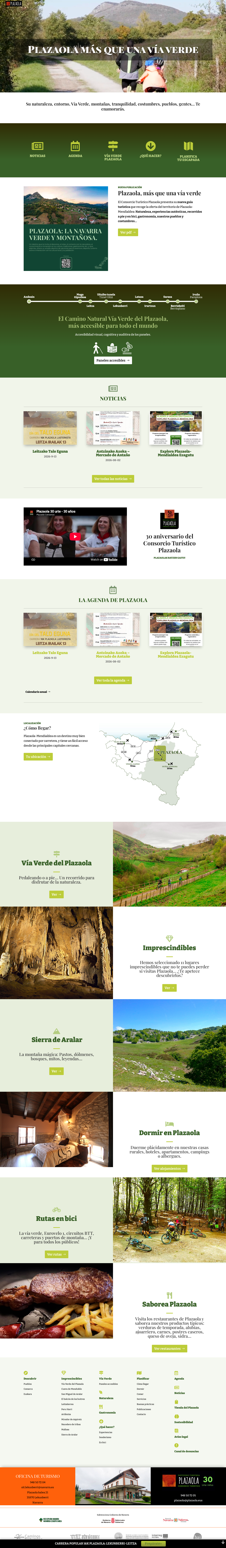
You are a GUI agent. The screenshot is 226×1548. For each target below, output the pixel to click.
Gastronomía (107, 1412)
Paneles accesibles (110, 360)
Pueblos (28, 1384)
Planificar (143, 1378)
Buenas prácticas (145, 1404)
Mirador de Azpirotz (71, 1419)
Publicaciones (144, 1409)
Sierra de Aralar (69, 1434)
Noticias (179, 1393)
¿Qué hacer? (106, 1427)
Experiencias (105, 1432)
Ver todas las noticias (111, 479)
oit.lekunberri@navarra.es (37, 1487)
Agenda (179, 1378)
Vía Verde (105, 1378)
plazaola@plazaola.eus (188, 1500)
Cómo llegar (143, 1384)
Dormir (140, 1389)
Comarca (28, 1389)
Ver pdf (126, 232)
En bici (102, 1442)
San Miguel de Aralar (72, 1394)
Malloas (65, 1429)
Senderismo (105, 1437)
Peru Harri (66, 1409)
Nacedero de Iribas (71, 1424)
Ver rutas (54, 1254)
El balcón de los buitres (73, 1399)
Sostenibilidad (183, 1422)
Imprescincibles (71, 1378)
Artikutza (66, 1414)
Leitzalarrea (67, 1404)
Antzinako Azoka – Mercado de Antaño (113, 453)
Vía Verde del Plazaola (72, 1384)
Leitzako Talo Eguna (50, 451)
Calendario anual (36, 691)
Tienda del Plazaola (186, 1407)
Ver (54, 894)
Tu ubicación (36, 757)
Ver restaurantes (167, 1349)
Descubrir (30, 1378)
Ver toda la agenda (110, 680)
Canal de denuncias (186, 1451)
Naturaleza (106, 1398)
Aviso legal (181, 1436)
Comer (140, 1394)
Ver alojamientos (167, 1169)
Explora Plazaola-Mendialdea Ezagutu (176, 453)
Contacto (141, 1414)
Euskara (28, 1394)
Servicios (141, 1399)
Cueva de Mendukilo (71, 1389)
